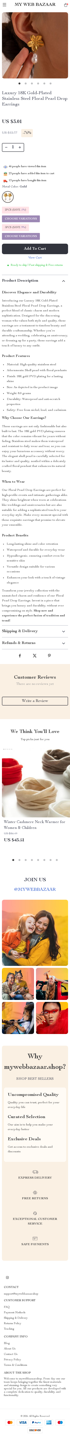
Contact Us (11, 1354)
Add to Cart (35, 249)
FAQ (7, 1307)
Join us (35, 880)
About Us (10, 1349)
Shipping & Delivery (16, 1318)
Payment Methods (14, 1312)
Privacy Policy (12, 1359)
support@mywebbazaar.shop (21, 1294)
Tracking (9, 1329)
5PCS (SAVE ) (15, 227)
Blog (7, 1343)
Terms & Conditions (15, 1365)
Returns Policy (12, 1323)
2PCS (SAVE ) (15, 210)
